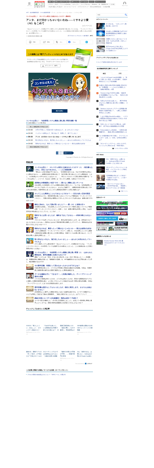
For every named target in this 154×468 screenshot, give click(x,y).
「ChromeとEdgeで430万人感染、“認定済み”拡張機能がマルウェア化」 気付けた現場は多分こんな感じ (113, 95)
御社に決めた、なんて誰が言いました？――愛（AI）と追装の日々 (60, 204)
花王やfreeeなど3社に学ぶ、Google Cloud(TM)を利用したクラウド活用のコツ (117, 48)
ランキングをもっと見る (121, 148)
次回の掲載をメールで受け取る (37, 123)
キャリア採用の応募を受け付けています (109, 62)
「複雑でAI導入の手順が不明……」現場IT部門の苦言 (67, 354)
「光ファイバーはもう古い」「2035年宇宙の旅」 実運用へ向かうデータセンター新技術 (116, 186)
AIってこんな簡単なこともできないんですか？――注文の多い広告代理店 (62, 193)
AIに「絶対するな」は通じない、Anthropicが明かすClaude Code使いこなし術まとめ (115, 161)
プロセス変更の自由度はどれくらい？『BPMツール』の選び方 (46, 374)
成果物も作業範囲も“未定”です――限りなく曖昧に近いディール (59, 183)
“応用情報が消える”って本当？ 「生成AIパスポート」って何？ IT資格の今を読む (117, 177)
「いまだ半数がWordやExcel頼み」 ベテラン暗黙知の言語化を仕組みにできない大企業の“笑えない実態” (113, 118)
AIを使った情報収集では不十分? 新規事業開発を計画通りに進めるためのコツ (116, 33)
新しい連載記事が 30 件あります (39, 126)
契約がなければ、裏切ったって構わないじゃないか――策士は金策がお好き (60, 143)
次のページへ (68, 153)
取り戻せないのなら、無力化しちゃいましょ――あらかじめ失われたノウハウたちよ (63, 140)
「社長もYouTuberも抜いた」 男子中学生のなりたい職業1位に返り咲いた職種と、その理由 (113, 103)
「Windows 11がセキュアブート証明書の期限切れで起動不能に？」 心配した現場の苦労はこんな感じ (113, 111)
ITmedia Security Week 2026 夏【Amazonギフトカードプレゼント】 (114, 243)
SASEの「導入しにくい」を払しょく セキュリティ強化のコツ (33, 328)
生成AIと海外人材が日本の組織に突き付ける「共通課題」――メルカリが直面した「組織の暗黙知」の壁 (113, 87)
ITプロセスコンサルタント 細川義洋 (78, 35)
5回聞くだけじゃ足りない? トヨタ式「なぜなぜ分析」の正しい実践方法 (116, 41)
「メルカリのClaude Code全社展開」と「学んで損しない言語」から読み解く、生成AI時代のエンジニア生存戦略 (113, 79)
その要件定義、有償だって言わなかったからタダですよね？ (57, 265)
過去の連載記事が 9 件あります (39, 147)
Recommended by (80, 363)
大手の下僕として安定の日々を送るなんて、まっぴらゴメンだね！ (57, 130)
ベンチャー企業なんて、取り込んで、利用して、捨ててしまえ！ (56, 133)
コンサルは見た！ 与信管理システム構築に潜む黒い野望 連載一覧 (51, 121)
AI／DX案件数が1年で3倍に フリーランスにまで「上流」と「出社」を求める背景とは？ (113, 138)
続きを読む (59, 111)
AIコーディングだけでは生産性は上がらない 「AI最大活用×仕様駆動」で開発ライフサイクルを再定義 (51, 356)
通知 (48, 42)
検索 (126, 14)
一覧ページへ (124, 191)
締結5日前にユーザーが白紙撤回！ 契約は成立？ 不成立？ (56, 298)
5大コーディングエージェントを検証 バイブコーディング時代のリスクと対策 (116, 169)
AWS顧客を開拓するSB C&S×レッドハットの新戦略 (85, 328)
